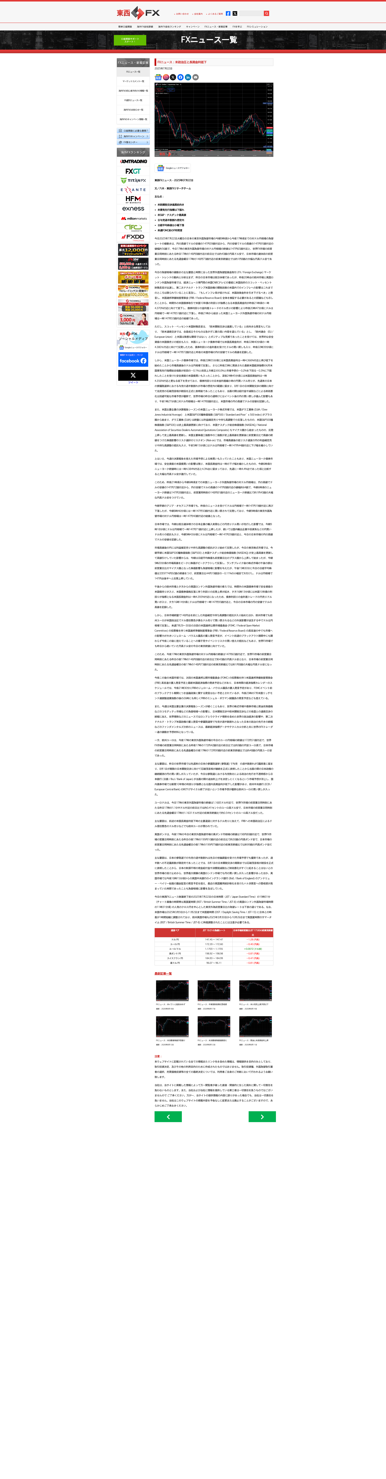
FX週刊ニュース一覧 (133, 100)
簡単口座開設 (125, 26)
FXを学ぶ (237, 26)
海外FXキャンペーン (134, 136)
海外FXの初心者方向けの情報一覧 (133, 90)
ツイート (133, 382)
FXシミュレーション (257, 26)
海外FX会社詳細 (145, 26)
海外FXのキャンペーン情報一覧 (133, 119)
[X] (173, 77)
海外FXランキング (133, 152)
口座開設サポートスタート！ (130, 40)
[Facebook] (180, 77)
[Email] (195, 77)
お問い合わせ (182, 14)
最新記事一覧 (163, 973)
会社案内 (198, 14)
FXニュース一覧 (133, 71)
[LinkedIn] (188, 77)
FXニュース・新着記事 (216, 26)
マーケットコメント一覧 (133, 81)
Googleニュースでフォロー (136, 347)
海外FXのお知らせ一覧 (133, 109)
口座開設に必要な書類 (135, 130)
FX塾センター (131, 142)
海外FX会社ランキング (169, 26)
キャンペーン (193, 26)
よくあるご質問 (215, 14)
